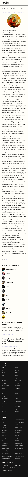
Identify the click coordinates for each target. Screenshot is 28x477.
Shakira (16, 396)
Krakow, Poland (17, 440)
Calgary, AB (4, 432)
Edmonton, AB (4, 446)
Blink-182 (16, 398)
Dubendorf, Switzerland (19, 445)
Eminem (3, 367)
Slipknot (16, 408)
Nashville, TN (4, 425)
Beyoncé (3, 388)
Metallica (3, 395)
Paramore (3, 409)
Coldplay (3, 373)
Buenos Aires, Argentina (19, 456)
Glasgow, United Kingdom (19, 420)
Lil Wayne (16, 368)
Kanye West (4, 411)
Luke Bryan (17, 403)
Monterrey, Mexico (5, 451)
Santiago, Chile (17, 458)
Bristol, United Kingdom (6, 458)
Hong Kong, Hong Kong (19, 448)
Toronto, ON (4, 440)
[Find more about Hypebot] (14, 2)
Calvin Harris (17, 406)
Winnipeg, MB (4, 428)
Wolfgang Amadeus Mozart (18, 12)
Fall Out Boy (17, 386)
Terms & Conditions (9, 468)
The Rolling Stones (18, 404)
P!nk (2, 406)
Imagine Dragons (5, 398)
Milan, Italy (17, 435)
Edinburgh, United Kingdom (7, 456)
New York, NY (4, 419)
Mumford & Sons (18, 390)
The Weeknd (4, 391)
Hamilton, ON (4, 430)
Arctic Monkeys (18, 382)
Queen (3, 412)
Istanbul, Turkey (18, 446)
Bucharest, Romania (18, 441)
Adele (3, 378)
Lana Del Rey (17, 372)
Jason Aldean (17, 411)
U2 (2, 393)
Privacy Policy (7, 470)
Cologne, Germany (18, 427)
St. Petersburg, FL (5, 427)
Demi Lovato (17, 391)
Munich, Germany (18, 430)
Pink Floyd (17, 383)
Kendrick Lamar (5, 404)
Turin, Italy (17, 437)
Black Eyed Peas (18, 401)
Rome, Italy (17, 438)
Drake (3, 370)
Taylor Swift (4, 365)
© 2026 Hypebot (7, 462)
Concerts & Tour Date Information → (10, 346)
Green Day (4, 396)
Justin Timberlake (18, 373)
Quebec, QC (4, 433)
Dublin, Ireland (17, 433)
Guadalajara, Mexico (5, 450)
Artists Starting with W (7, 12)
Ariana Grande (4, 399)
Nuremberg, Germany (19, 428)
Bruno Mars (4, 368)
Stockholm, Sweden (18, 443)
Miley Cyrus (17, 367)
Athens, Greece (17, 432)
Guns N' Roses (17, 388)
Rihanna (3, 386)
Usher (3, 408)
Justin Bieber (4, 382)
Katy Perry (3, 372)
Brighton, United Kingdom (19, 422)
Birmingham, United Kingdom (20, 419)
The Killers (17, 395)
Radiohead (17, 393)
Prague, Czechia (18, 424)
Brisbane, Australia (18, 454)
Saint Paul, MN (4, 424)
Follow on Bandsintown (7, 334)
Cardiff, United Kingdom (6, 453)
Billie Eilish (4, 401)
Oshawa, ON (4, 437)
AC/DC (16, 378)
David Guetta (17, 385)
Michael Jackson (5, 403)
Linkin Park (4, 383)
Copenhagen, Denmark (19, 425)
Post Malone (17, 365)
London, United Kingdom (6, 454)
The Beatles (4, 390)
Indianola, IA (4, 420)
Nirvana (16, 375)
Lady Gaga (4, 380)
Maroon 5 (3, 375)
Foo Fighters (17, 377)
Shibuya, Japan (17, 450)
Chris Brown (17, 370)
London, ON (4, 435)
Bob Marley (17, 409)
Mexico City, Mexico (5, 448)
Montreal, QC (4, 445)
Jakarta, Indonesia (18, 453)
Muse (16, 412)
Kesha (16, 399)
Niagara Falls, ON (5, 443)
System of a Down (18, 380)
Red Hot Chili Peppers (5, 385)
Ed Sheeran (4, 377)
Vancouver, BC (4, 441)
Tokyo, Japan (17, 451)
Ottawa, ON (4, 438)
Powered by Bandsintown (11, 465)
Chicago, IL (4, 422)
